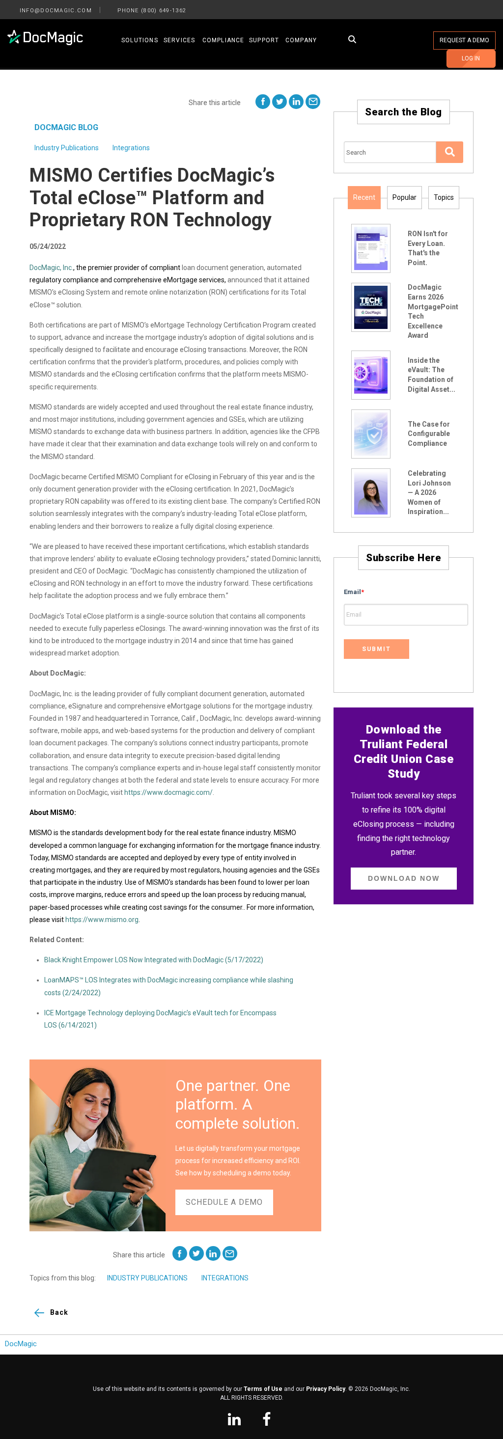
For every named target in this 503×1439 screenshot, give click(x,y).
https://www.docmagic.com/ (168, 792)
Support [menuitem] (264, 40)
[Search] (449, 152)
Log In (471, 58)
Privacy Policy (325, 1388)
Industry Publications (66, 148)
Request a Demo (464, 40)
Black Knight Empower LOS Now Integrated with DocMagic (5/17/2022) (153, 960)
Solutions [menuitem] (139, 40)
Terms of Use (263, 1388)
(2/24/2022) (81, 993)
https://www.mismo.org (102, 919)
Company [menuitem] (301, 40)
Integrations (131, 148)
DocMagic (21, 1344)
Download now (404, 878)
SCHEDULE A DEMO (224, 1202)
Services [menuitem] (180, 40)
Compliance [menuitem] (223, 40)
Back (59, 1312)
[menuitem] (234, 1420)
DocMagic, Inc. (51, 268)
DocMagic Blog (66, 127)
